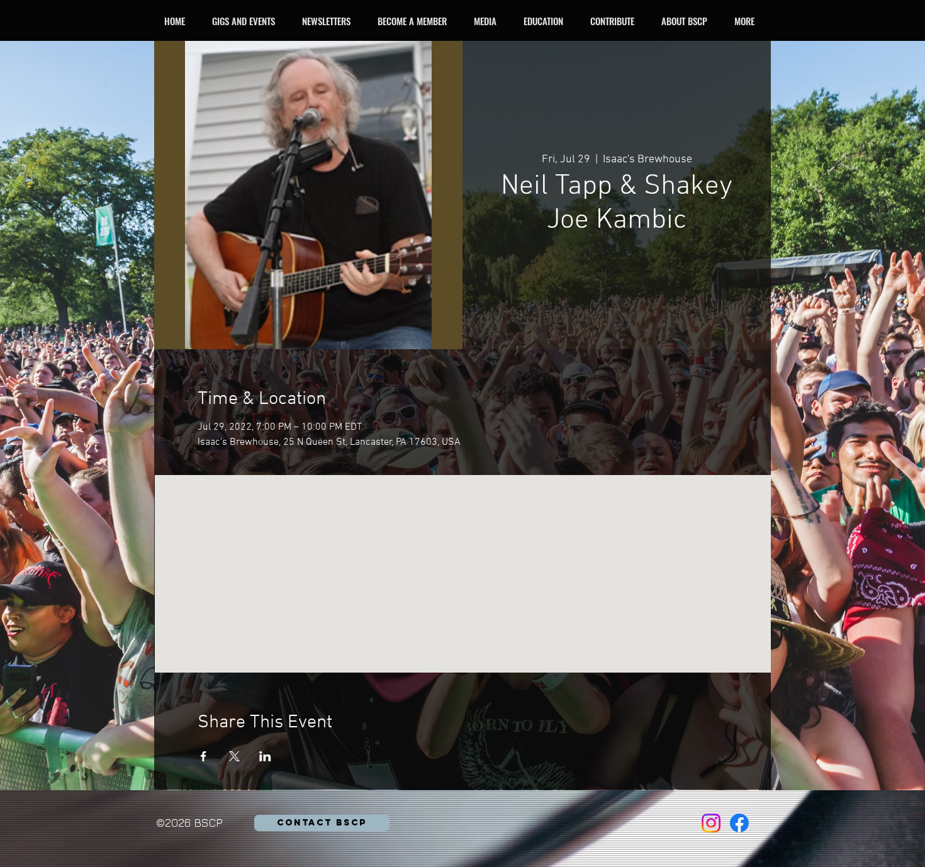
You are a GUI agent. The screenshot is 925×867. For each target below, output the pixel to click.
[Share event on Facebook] (204, 756)
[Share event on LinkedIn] (265, 756)
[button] (247, 21)
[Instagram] (711, 823)
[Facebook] (739, 823)
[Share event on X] (234, 756)
